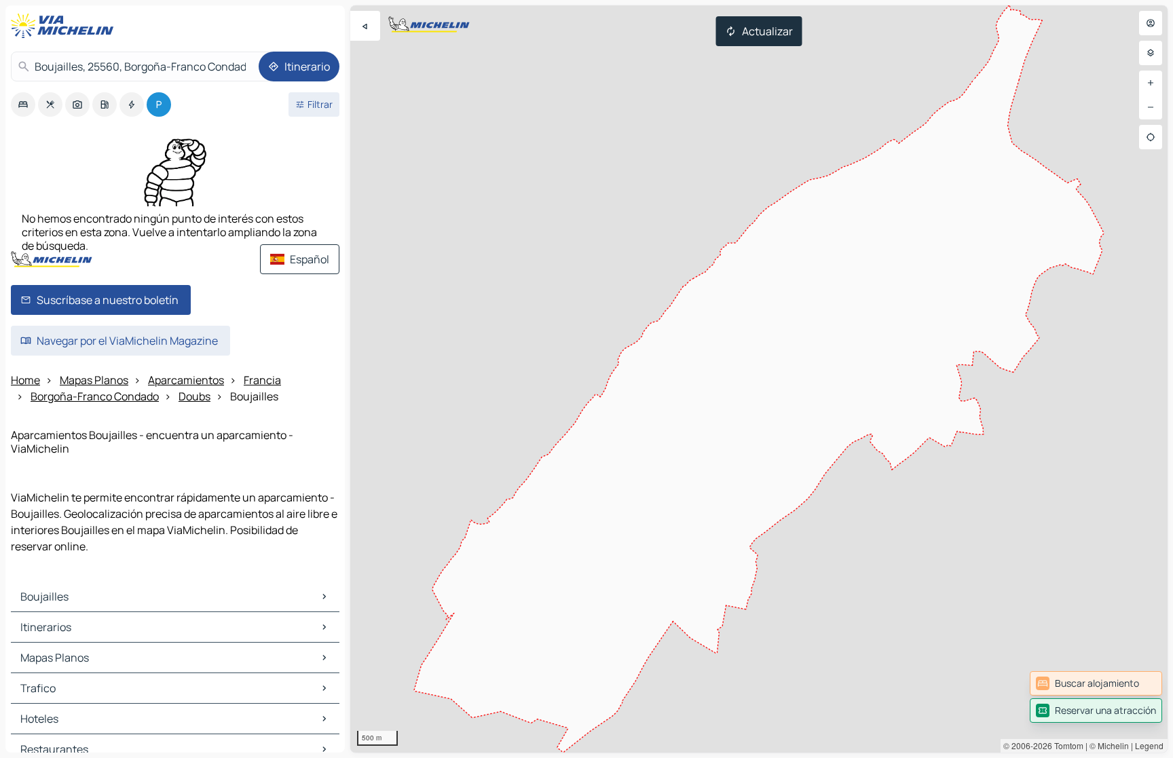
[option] (23, 104)
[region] (759, 379)
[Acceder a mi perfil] (1150, 23)
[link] (1096, 683)
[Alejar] (1150, 107)
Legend (1149, 745)
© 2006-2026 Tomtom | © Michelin (1066, 745)
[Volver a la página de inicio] (65, 26)
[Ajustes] (1150, 53)
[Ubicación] (1150, 137)
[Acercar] (1150, 83)
